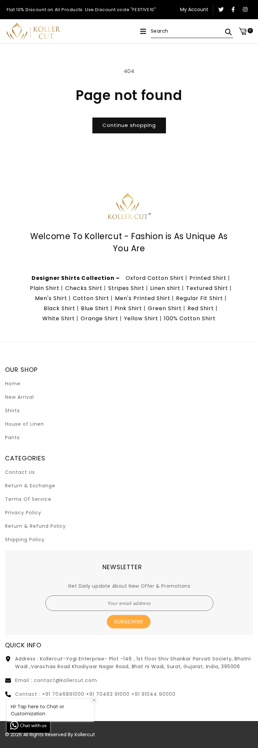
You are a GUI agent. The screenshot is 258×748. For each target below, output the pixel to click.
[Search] (228, 32)
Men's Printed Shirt (142, 298)
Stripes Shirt (126, 288)
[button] (143, 31)
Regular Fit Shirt (199, 298)
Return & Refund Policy (35, 526)
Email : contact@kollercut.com (56, 680)
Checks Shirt (83, 288)
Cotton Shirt (91, 298)
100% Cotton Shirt (190, 318)
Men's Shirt (51, 298)
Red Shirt (200, 308)
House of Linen (24, 424)
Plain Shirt (44, 288)
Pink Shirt (128, 308)
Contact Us (20, 472)
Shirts (12, 410)
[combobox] (192, 31)
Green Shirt (165, 308)
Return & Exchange (30, 485)
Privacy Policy (23, 512)
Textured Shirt (207, 288)
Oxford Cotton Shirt (155, 278)
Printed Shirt (207, 278)
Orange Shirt (99, 318)
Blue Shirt (95, 308)
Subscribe (128, 621)
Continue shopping (129, 125)
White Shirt (58, 318)
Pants (12, 437)
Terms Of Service (28, 499)
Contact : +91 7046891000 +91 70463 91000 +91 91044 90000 (95, 694)
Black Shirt (59, 308)
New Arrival (19, 397)
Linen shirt (165, 288)
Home (12, 383)
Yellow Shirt (141, 318)
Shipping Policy (25, 539)
